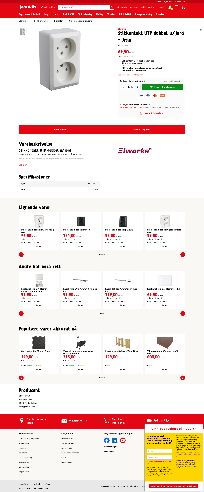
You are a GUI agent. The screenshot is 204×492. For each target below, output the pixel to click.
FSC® (63, 458)
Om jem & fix (66, 448)
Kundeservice (180, 1)
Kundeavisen (24, 443)
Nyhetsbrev (168, 1)
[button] (99, 254)
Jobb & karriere (147, 7)
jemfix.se (46, 484)
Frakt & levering (25, 458)
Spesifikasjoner (141, 129)
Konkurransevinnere (70, 453)
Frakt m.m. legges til (125, 56)
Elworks (122, 29)
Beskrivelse (60, 129)
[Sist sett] (201, 30)
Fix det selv (122, 7)
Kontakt (22, 448)
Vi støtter (161, 7)
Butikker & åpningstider (29, 439)
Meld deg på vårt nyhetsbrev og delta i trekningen (174, 486)
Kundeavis (134, 7)
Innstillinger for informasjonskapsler (34, 488)
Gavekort (158, 1)
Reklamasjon (24, 462)
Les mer (121, 75)
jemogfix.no (23, 484)
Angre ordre (24, 472)
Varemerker (24, 467)
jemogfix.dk (35, 484)
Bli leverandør (67, 462)
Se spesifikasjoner (135, 75)
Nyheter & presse (68, 439)
